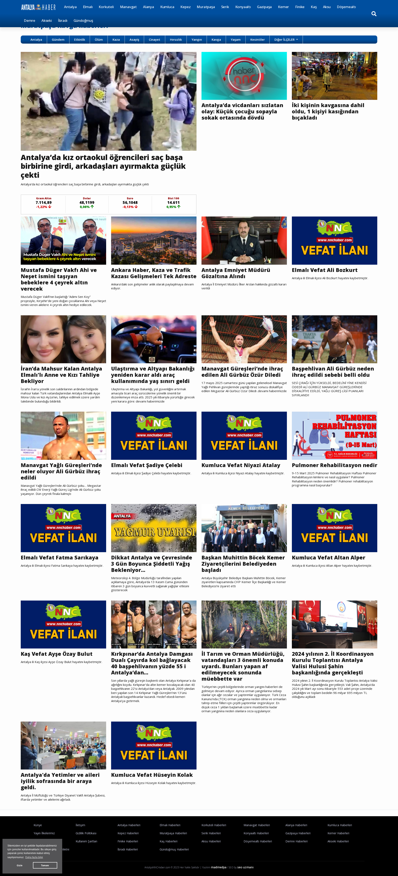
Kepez (185, 6)
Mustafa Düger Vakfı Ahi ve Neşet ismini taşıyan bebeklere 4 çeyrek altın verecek (59, 279)
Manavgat (128, 6)
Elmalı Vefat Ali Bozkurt (325, 270)
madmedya (218, 867)
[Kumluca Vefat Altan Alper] (334, 527)
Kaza (116, 39)
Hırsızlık (176, 39)
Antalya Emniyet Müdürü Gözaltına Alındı (235, 273)
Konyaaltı (243, 6)
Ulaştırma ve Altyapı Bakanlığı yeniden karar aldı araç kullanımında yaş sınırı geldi (153, 374)
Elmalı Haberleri (170, 825)
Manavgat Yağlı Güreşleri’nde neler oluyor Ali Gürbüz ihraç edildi (61, 471)
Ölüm (99, 39)
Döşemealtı (346, 6)
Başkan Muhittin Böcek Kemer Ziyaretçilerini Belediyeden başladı (243, 563)
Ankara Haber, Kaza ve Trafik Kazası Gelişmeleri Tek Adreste (154, 273)
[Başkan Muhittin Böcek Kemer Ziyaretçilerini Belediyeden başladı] (244, 527)
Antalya (70, 6)
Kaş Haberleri (168, 841)
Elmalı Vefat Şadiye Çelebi (146, 465)
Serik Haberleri (211, 833)
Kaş (314, 6)
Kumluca (167, 6)
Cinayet (154, 39)
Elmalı (88, 6)
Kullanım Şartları (86, 841)
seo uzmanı (245, 867)
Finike (300, 6)
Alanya (148, 6)
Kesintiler (257, 39)
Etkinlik (79, 39)
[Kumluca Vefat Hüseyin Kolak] (154, 745)
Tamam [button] (45, 865)
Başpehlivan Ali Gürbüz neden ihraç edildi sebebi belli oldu (333, 371)
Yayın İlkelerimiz (44, 833)
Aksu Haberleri (211, 841)
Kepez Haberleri (128, 833)
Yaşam (236, 39)
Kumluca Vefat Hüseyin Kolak (152, 775)
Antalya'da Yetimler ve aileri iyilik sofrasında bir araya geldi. (60, 781)
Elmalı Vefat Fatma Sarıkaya (59, 557)
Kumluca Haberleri (340, 825)
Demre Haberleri (296, 841)
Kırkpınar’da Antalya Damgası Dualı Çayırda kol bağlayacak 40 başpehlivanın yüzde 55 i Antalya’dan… (152, 663)
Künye (38, 825)
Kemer (283, 6)
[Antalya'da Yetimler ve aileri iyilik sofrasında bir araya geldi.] (63, 745)
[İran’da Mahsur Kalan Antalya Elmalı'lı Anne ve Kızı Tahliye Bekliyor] (63, 339)
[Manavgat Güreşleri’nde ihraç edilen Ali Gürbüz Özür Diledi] (244, 339)
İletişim (80, 825)
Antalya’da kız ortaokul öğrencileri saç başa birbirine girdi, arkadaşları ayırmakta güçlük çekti (103, 166)
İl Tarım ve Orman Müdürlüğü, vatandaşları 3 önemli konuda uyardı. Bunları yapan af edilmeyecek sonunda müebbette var (243, 666)
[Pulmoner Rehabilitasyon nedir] (334, 435)
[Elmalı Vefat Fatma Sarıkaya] (63, 527)
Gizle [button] (19, 865)
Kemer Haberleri (338, 833)
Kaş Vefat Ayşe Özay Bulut (56, 654)
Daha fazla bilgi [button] (34, 857)
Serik (225, 6)
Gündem (58, 39)
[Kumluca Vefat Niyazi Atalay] (244, 435)
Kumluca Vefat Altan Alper (328, 557)
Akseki (46, 20)
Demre (29, 20)
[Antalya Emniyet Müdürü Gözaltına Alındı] (244, 240)
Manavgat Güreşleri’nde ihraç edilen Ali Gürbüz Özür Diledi (242, 371)
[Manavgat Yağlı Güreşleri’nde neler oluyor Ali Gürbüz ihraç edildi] (63, 435)
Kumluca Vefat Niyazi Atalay (240, 465)
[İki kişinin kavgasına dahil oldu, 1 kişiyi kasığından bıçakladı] (334, 75)
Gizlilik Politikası (86, 833)
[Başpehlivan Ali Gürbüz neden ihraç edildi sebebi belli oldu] (334, 339)
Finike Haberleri (128, 841)
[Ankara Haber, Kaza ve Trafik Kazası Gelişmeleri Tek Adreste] (154, 240)
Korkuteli (106, 6)
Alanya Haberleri (296, 825)
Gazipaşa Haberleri (298, 833)
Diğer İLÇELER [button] (284, 39)
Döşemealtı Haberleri (258, 841)
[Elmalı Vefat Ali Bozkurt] (334, 240)
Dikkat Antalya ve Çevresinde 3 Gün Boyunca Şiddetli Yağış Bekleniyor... (151, 563)
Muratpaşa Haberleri (173, 833)
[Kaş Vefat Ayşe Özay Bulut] (63, 624)
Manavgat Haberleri (257, 825)
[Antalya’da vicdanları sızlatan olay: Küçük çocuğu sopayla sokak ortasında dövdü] (244, 75)
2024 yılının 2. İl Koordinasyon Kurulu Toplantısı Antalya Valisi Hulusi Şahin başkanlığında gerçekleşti (333, 663)
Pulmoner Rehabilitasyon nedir (334, 465)
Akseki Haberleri (338, 841)
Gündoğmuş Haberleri (174, 849)
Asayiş (134, 39)
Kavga (216, 39)
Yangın (197, 39)
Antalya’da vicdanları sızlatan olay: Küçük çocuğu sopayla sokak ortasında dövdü (242, 111)
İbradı (62, 20)
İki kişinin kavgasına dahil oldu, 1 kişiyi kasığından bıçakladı (328, 111)
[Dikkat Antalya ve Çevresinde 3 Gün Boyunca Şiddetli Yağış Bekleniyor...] (154, 527)
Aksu (327, 6)
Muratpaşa (206, 6)
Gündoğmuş (83, 20)
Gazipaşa (264, 6)
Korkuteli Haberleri (213, 825)
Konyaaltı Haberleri (256, 833)
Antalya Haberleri (129, 825)
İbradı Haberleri (128, 849)
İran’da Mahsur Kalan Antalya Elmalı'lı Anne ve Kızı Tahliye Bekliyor (61, 374)
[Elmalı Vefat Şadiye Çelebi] (154, 435)
